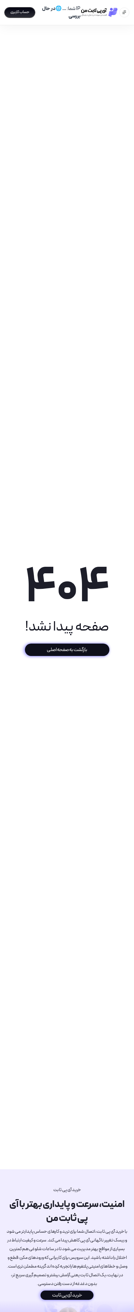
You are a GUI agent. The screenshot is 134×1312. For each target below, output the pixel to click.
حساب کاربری (20, 12)
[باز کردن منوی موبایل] (124, 12)
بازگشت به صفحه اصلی (67, 650)
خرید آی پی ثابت (67, 1295)
